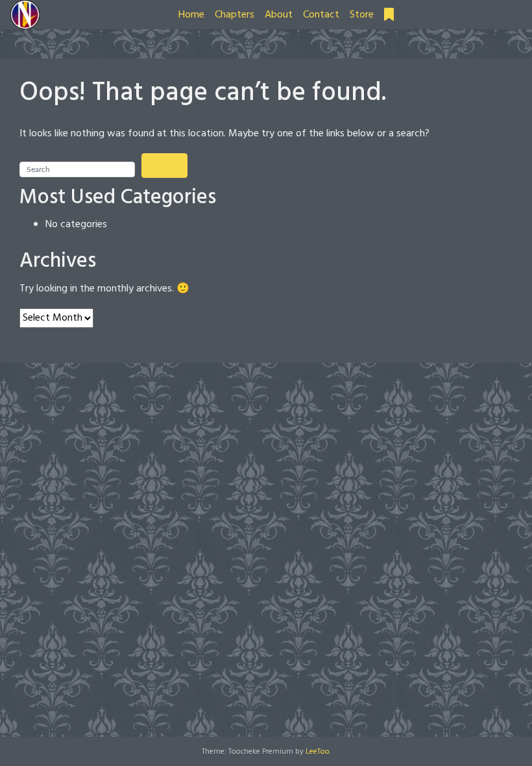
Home (191, 14)
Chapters (234, 14)
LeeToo (318, 751)
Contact (321, 14)
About (279, 14)
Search (164, 165)
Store (362, 14)
